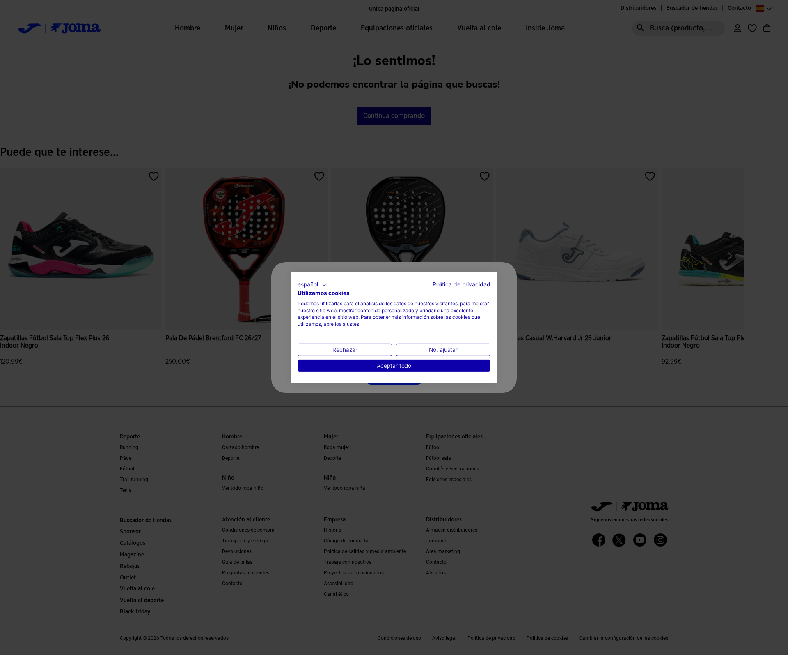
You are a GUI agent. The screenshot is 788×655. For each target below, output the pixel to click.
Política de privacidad (461, 284)
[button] (312, 285)
